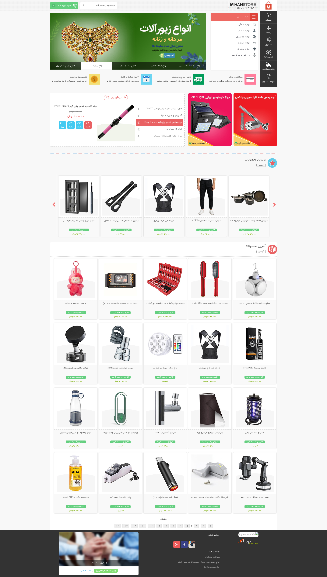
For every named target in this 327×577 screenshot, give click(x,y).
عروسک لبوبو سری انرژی (75, 303)
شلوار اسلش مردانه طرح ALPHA (206, 221)
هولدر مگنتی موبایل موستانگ (75, 368)
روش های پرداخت (212, 567)
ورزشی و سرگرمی (241, 55)
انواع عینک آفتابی (159, 66)
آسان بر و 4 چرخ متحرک (171, 115)
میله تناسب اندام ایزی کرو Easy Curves (163, 122)
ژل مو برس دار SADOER (254, 368)
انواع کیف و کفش (128, 66)
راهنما (268, 32)
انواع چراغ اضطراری (65, 66)
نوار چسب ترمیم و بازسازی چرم (210, 433)
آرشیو (261, 165)
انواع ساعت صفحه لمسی (190, 66)
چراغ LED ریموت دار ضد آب (165, 368)
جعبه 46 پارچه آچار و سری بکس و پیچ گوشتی (165, 303)
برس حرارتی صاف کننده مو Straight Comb (210, 303)
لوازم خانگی (244, 25)
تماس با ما (268, 57)
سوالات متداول (268, 82)
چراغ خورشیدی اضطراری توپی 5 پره (255, 303)
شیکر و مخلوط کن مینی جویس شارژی (75, 433)
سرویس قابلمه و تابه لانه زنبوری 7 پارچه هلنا (249, 221)
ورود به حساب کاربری (106, 570)
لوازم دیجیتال (243, 37)
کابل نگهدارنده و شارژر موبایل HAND (164, 109)
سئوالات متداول (212, 557)
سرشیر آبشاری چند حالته (165, 433)
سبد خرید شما (64, 5)
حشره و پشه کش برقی (254, 433)
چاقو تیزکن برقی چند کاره (120, 497)
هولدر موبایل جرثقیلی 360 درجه (255, 497)
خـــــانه (268, 20)
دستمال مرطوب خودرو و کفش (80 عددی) (120, 303)
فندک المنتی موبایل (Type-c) (165, 497)
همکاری (268, 45)
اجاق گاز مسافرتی (174, 129)
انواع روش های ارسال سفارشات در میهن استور (198, 562)
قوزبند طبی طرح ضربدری (163, 221)
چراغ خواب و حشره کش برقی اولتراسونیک (120, 433)
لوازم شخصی (243, 31)
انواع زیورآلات (97, 66)
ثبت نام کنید (85, 570)
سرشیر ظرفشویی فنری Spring (120, 368)
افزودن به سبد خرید (249, 230)
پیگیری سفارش (268, 69)
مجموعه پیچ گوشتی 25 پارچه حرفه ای (78, 221)
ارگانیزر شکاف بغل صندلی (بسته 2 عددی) (121, 221)
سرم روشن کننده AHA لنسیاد (168, 136)
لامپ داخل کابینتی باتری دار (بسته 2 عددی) (209, 497)
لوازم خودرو (244, 43)
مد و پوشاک (243, 49)
